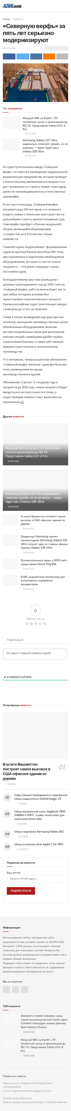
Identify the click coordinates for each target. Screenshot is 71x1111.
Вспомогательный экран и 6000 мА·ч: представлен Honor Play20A (44, 562)
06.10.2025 (9, 48)
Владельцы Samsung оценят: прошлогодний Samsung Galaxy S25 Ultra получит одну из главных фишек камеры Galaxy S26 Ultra (44, 542)
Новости (18, 19)
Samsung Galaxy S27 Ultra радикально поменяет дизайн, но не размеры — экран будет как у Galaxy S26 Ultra (45, 145)
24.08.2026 (30, 133)
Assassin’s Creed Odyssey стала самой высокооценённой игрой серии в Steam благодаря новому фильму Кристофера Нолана (44, 1021)
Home (6, 19)
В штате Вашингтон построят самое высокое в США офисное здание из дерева (43, 520)
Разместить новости (14, 1076)
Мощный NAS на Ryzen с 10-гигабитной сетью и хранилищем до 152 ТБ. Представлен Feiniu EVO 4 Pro (45, 123)
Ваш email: (14, 873)
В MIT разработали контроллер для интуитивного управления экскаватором (43, 580)
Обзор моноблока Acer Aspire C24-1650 (38, 844)
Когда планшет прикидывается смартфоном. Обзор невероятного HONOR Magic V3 (41, 797)
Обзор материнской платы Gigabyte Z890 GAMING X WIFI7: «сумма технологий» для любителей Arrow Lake (40, 815)
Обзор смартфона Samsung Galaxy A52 (38, 831)
